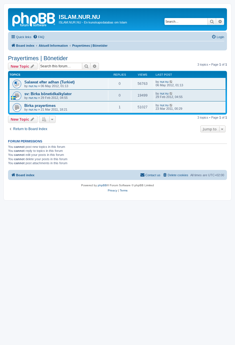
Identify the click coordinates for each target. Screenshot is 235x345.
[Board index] (34, 18)
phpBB (102, 185)
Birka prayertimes (40, 105)
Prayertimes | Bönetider (38, 58)
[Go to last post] (171, 81)
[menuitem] (38, 37)
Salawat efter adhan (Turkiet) (49, 82)
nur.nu (33, 86)
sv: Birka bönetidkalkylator (48, 94)
